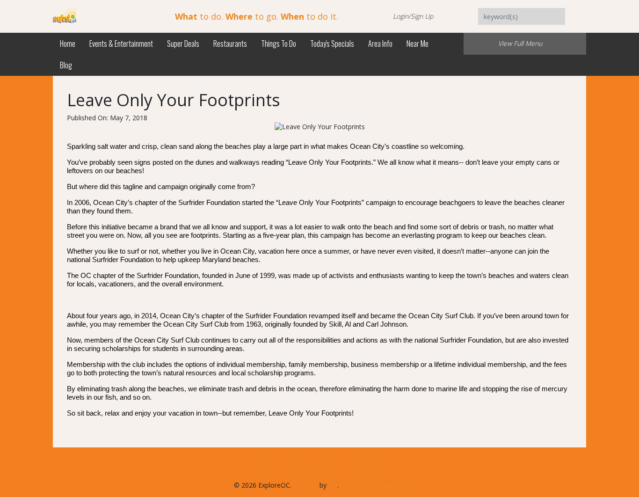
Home (67, 43)
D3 (332, 485)
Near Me (417, 43)
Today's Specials (332, 43)
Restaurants (230, 43)
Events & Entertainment (121, 43)
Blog (66, 65)
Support (265, 463)
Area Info (380, 43)
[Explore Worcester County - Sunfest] (64, 15)
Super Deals (183, 43)
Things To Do (278, 43)
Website (305, 485)
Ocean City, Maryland (373, 485)
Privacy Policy (313, 463)
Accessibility (368, 463)
